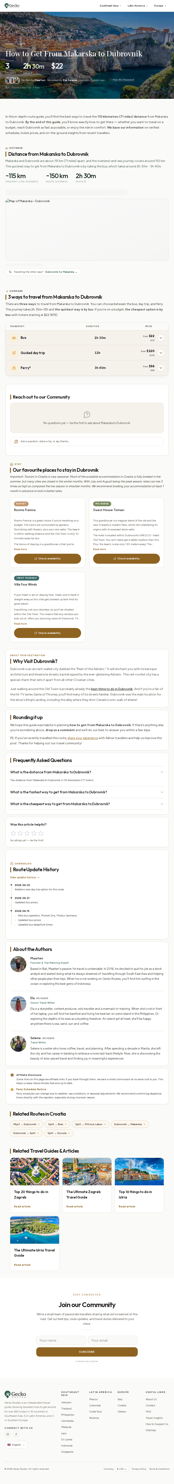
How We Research (123, 79)
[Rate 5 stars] (41, 833)
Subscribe (87, 1351)
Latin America (136, 5)
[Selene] (16, 80)
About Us (151, 1399)
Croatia (21, 43)
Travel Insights (154, 1417)
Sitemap (151, 1430)
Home (8, 43)
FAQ (148, 1411)
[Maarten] (8, 80)
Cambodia (67, 1420)
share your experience (83, 738)
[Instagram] (8, 1434)
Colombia (95, 1405)
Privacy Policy (139, 1468)
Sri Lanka (66, 1439)
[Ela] (12, 80)
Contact (150, 1405)
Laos (63, 1433)
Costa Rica (95, 1411)
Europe (158, 5)
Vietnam (66, 1402)
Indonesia (66, 1445)
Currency (109, 1468)
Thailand (66, 1408)
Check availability (49, 558)
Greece (122, 1411)
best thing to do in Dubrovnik (112, 689)
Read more (20, 549)
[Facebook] (16, 1434)
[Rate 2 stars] (20, 833)
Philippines (67, 1414)
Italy (120, 1399)
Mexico (93, 1399)
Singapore (67, 1451)
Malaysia (66, 1427)
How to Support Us (157, 1424)
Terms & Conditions (159, 1468)
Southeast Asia (109, 5)
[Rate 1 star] (13, 833)
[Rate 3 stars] (27, 833)
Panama (94, 1417)
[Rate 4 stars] (34, 833)
